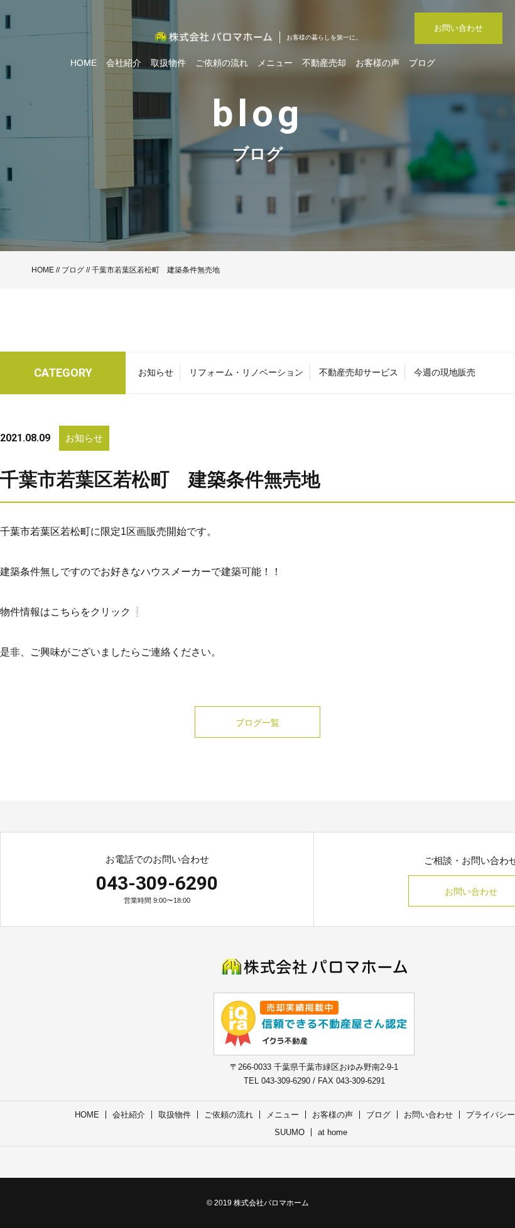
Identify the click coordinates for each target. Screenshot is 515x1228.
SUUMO (289, 1132)
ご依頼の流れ (221, 63)
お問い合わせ (458, 28)
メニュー (275, 63)
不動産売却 (324, 63)
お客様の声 (377, 63)
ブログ (422, 63)
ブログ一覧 (257, 723)
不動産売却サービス (358, 372)
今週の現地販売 (444, 372)
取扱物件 (168, 63)
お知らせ (155, 372)
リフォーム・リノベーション (246, 372)
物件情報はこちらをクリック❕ (71, 611)
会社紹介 (123, 63)
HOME (83, 63)
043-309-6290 (157, 883)
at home (332, 1132)
